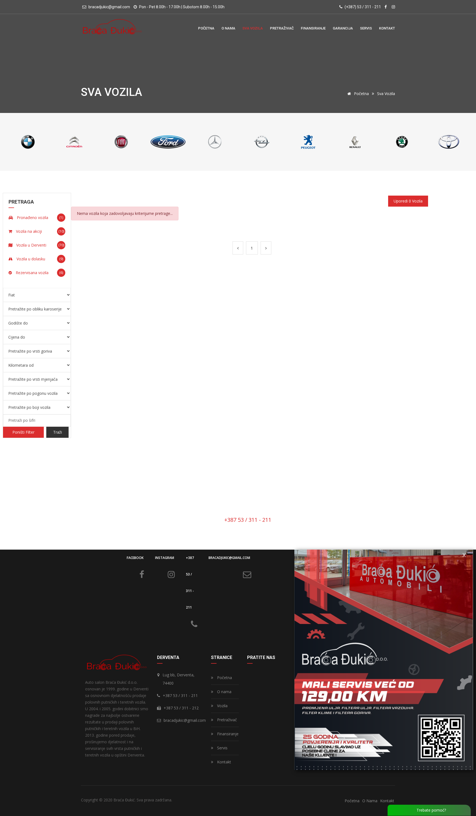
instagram (164, 557)
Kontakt (223, 761)
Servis (222, 747)
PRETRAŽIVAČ (282, 28)
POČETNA (206, 28)
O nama (223, 691)
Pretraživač (226, 719)
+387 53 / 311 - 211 (190, 582)
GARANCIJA (343, 28)
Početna (361, 93)
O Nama (369, 800)
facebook (135, 557)
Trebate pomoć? (430, 810)
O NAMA (228, 28)
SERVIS (366, 28)
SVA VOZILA (252, 28)
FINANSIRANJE (313, 28)
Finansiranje (227, 733)
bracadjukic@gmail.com (229, 557)
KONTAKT (387, 28)
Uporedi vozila (408, 201)
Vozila (222, 705)
